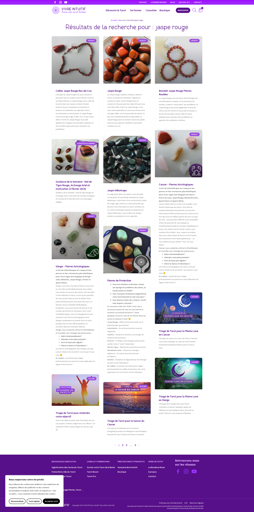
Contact (198, 2)
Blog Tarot (57, 485)
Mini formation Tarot (61, 476)
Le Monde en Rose (158, 2)
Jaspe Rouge (114, 90)
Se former (135, 10)
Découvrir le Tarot (116, 10)
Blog (172, 2)
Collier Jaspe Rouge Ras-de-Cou (74, 90)
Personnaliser (17, 501)
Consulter (151, 10)
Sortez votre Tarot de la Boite (101, 467)
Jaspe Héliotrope (117, 190)
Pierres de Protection (119, 280)
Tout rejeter (34, 501)
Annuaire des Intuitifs (127, 467)
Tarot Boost (92, 471)
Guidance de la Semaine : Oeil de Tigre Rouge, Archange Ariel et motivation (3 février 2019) (74, 185)
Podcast (143, 2)
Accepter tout (51, 501)
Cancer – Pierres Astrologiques (176, 184)
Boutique (164, 10)
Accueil (114, 20)
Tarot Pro (91, 476)
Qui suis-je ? (184, 2)
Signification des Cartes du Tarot (67, 467)
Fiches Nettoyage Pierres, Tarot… (67, 489)
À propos (152, 471)
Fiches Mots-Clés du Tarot (64, 471)
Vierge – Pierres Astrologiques (72, 266)
